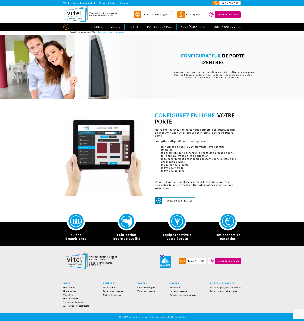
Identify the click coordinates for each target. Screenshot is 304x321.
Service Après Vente (73, 302)
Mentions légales (140, 317)
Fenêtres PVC (109, 287)
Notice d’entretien (112, 295)
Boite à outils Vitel (227, 26)
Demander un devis (227, 14)
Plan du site (180, 317)
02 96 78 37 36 (230, 3)
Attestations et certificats (76, 306)
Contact (125, 3)
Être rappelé (193, 14)
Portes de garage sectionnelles (225, 287)
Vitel (66, 3)
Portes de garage (159, 26)
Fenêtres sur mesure (113, 291)
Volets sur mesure (146, 291)
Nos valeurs (69, 287)
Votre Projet (69, 295)
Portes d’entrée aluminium (182, 295)
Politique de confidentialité (161, 317)
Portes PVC (175, 287)
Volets (115, 26)
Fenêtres (95, 26)
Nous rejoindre (107, 3)
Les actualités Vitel (84, 3)
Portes (134, 26)
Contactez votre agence (156, 14)
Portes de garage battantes (223, 291)
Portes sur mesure (178, 291)
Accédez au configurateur (179, 200)
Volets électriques (146, 287)
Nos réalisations (193, 26)
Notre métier (69, 291)
